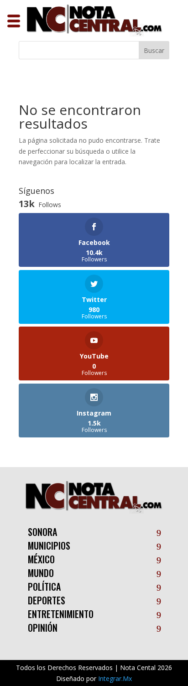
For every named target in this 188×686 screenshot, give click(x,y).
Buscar (154, 50)
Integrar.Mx (115, 678)
